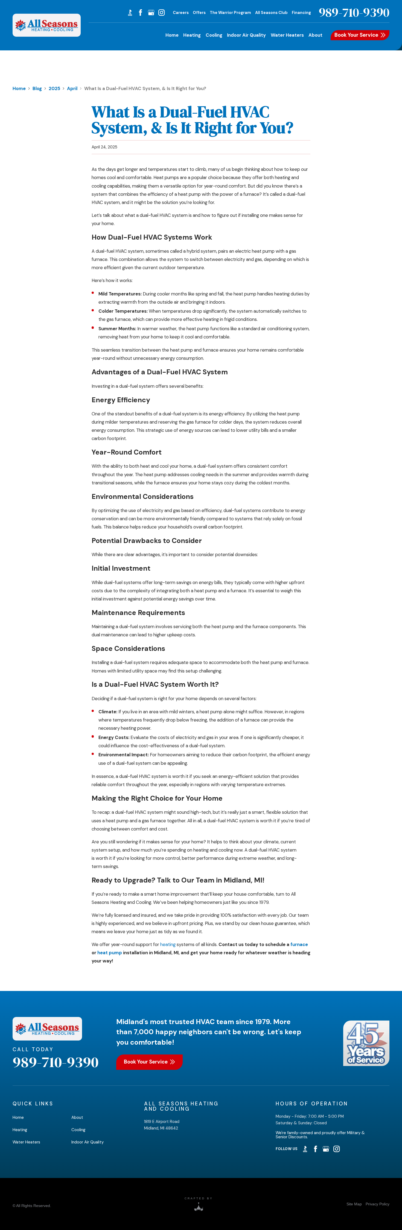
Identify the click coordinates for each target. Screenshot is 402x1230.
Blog (37, 88)
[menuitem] (354, 1204)
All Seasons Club (271, 12)
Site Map (354, 1204)
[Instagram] (161, 12)
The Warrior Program (230, 12)
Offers (199, 12)
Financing (301, 12)
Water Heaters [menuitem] (287, 35)
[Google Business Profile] (151, 12)
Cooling (78, 1130)
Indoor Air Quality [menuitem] (246, 35)
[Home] (47, 25)
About (77, 1117)
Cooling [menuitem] (214, 35)
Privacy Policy (377, 1204)
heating (168, 944)
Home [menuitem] (172, 35)
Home (19, 88)
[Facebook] (140, 12)
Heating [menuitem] (192, 35)
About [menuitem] (315, 35)
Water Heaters (26, 1142)
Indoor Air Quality (87, 1142)
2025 (54, 88)
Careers (181, 12)
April (72, 88)
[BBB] (130, 12)
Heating (20, 1130)
